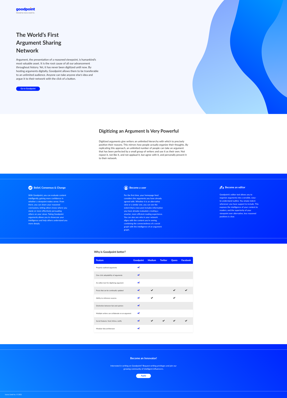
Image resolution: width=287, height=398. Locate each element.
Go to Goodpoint (28, 89)
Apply (143, 376)
